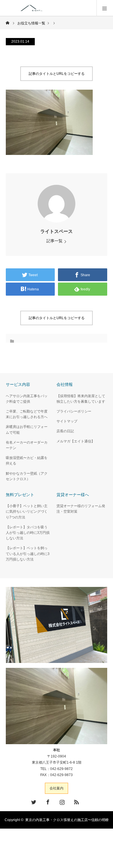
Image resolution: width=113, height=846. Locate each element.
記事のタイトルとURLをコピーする (57, 74)
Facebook (47, 801)
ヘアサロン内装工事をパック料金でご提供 (27, 399)
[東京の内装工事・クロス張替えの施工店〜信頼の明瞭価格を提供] (58, 7)
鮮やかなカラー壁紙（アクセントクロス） (27, 476)
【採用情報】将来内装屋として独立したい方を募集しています (81, 399)
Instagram (61, 801)
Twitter (33, 801)
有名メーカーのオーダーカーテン (27, 445)
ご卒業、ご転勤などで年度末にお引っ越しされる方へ (27, 414)
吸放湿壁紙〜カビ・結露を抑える (27, 460)
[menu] (104, 8)
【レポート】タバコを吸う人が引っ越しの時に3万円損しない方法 (28, 532)
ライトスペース (56, 231)
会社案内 (56, 788)
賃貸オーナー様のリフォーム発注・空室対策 (81, 509)
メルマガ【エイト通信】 (76, 441)
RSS (75, 801)
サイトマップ (67, 421)
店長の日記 (65, 431)
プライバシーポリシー (74, 411)
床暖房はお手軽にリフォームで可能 (27, 429)
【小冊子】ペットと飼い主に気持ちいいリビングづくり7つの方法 (27, 511)
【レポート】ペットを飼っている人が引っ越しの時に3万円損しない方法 (28, 553)
